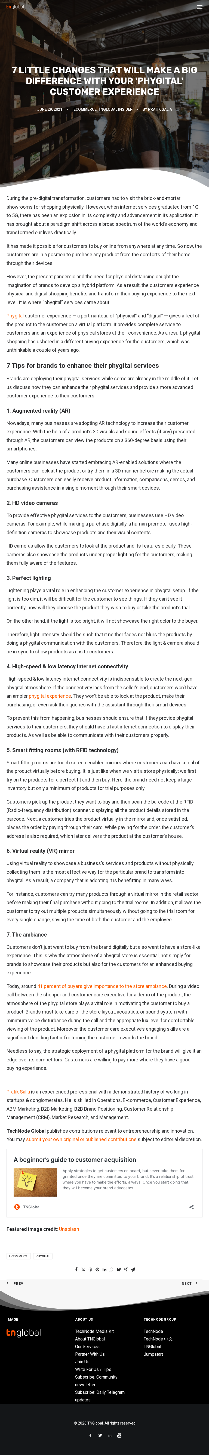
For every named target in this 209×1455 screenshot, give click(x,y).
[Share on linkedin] (104, 1269)
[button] (199, 7)
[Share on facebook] (76, 1269)
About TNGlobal (90, 1339)
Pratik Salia (160, 109)
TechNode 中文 (158, 1339)
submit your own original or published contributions (81, 1139)
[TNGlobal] (15, 7)
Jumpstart (153, 1354)
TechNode (153, 1331)
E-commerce (18, 1256)
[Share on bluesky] (118, 1269)
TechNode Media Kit (94, 1331)
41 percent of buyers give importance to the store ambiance (102, 986)
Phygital (15, 316)
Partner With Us (90, 1354)
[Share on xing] (125, 1269)
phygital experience (50, 696)
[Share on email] (133, 1269)
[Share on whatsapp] (111, 1269)
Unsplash (69, 1229)
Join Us (82, 1361)
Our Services (87, 1346)
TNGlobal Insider (115, 109)
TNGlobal (152, 1346)
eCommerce (85, 109)
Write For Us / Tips (93, 1369)
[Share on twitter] (83, 1269)
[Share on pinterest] (97, 1269)
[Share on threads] (90, 1269)
